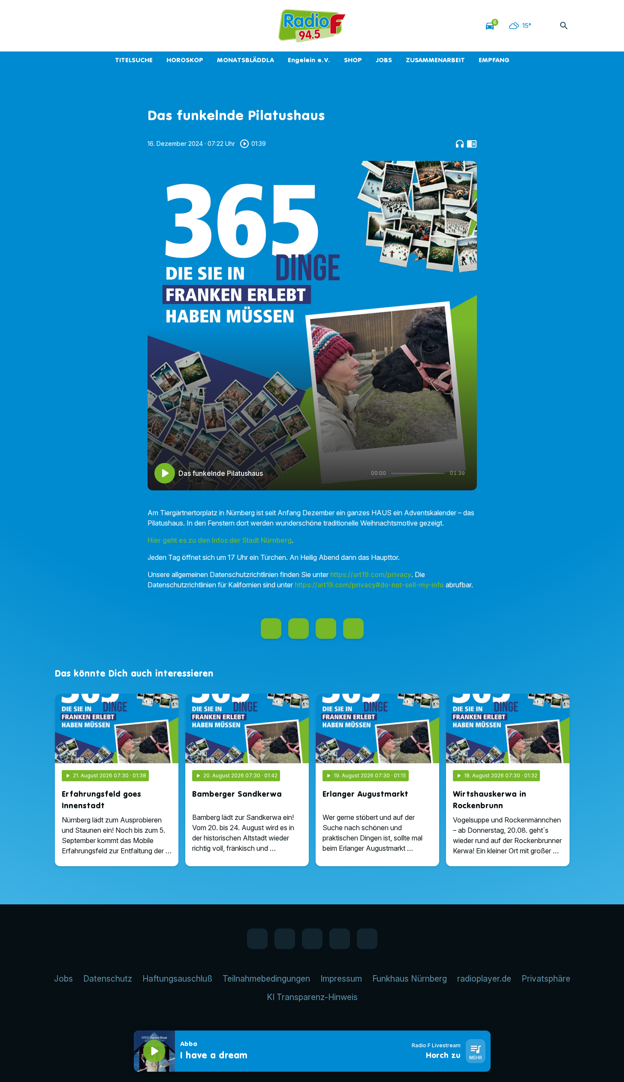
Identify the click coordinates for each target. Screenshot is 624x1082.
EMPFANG (494, 59)
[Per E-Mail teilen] (353, 628)
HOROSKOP (184, 59)
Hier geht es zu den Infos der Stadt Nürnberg (220, 540)
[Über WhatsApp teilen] (326, 628)
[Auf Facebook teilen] (271, 628)
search (564, 26)
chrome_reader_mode (472, 144)
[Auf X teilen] (298, 628)
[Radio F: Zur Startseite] (312, 26)
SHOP (353, 59)
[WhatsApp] (80, 25)
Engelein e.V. (309, 59)
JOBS (384, 59)
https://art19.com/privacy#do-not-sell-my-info (369, 584)
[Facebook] (63, 25)
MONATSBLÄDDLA (245, 59)
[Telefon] (115, 25)
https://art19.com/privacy (370, 574)
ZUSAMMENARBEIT (435, 59)
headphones (460, 144)
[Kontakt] (132, 25)
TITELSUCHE (134, 59)
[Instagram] (97, 25)
